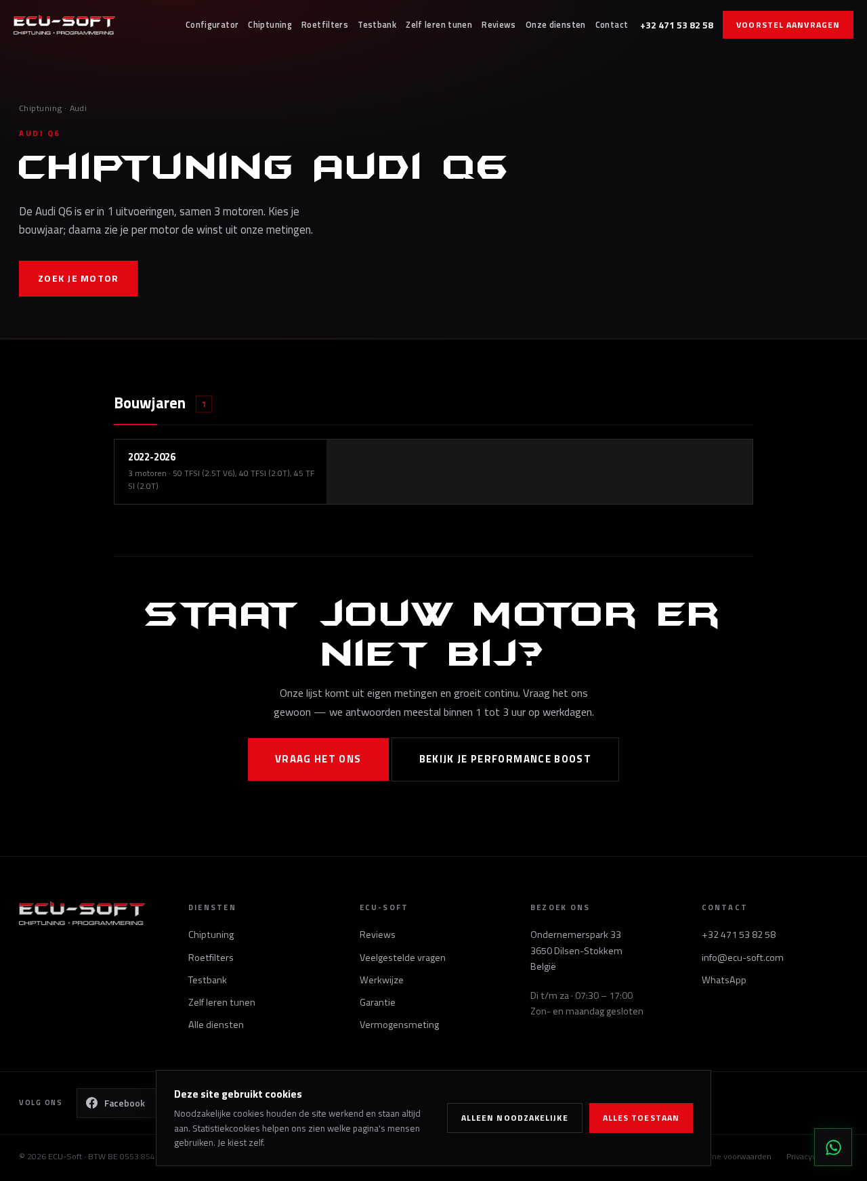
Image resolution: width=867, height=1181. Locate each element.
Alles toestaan (641, 1117)
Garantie (378, 1002)
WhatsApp (724, 979)
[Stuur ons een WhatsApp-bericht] (833, 1147)
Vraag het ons (318, 759)
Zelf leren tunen (439, 24)
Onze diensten (556, 24)
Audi (78, 108)
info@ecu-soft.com (743, 957)
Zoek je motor (78, 278)
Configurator (212, 24)
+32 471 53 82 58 (676, 25)
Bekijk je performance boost (505, 759)
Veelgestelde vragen (403, 957)
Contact (612, 24)
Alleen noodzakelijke (514, 1117)
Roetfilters (324, 24)
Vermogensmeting (399, 1024)
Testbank (377, 24)
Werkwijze (382, 979)
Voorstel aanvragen (788, 24)
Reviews (499, 24)
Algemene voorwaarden (727, 1156)
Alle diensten (216, 1024)
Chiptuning (270, 24)
